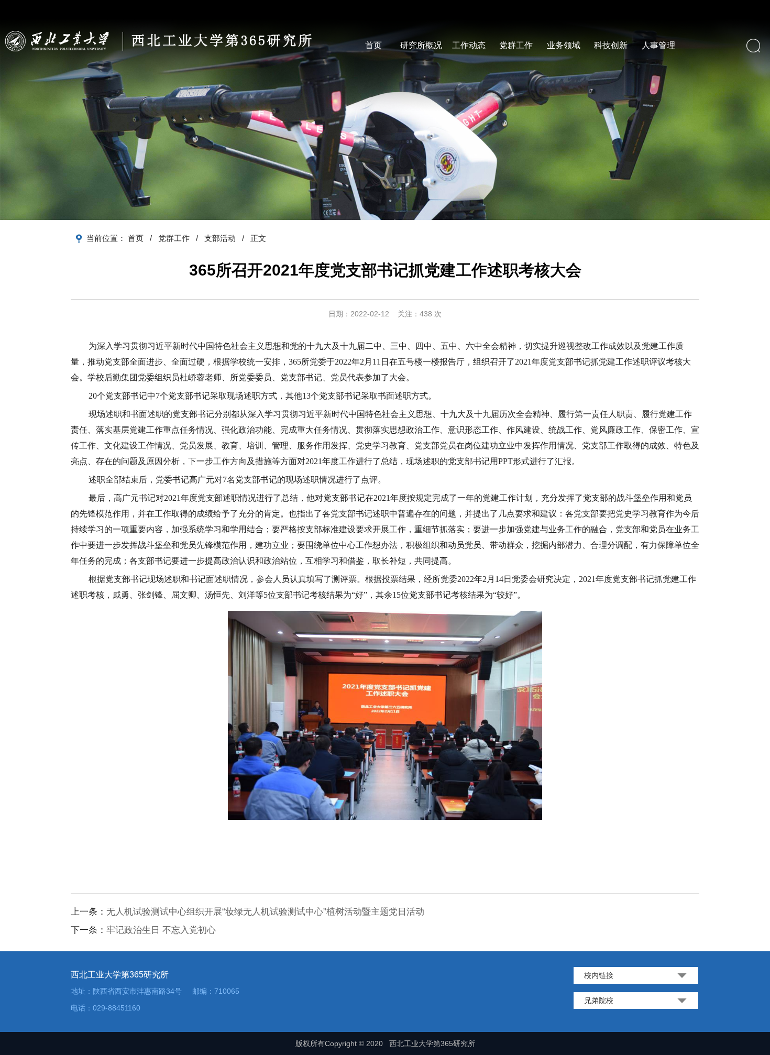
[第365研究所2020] (162, 40)
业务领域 (563, 45)
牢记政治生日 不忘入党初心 (161, 930)
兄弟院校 (598, 1000)
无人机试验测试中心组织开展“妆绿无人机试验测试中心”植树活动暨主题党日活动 (265, 912)
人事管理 (658, 45)
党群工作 (516, 45)
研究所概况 (421, 45)
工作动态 (469, 45)
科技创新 (611, 45)
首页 (373, 45)
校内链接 (598, 975)
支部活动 (220, 238)
